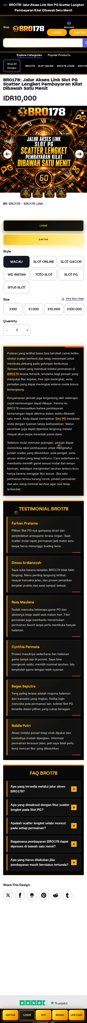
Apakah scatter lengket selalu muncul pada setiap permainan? (38, 825)
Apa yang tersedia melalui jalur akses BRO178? (38, 789)
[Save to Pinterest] (44, 895)
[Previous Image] (7, 154)
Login (27, 1015)
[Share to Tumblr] (67, 895)
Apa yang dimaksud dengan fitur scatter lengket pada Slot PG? (40, 807)
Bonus (60, 1015)
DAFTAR (43, 239)
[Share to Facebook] (20, 895)
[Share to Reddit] (55, 895)
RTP (43, 1015)
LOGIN (56, 32)
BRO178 (13, 374)
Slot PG (60, 418)
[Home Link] (28, 29)
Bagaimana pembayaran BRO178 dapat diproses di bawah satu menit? (39, 844)
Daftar (10, 1015)
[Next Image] (79, 154)
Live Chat (77, 1015)
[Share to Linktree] (32, 895)
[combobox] (43, 43)
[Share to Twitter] (8, 895)
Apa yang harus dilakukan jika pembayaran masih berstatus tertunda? (39, 862)
